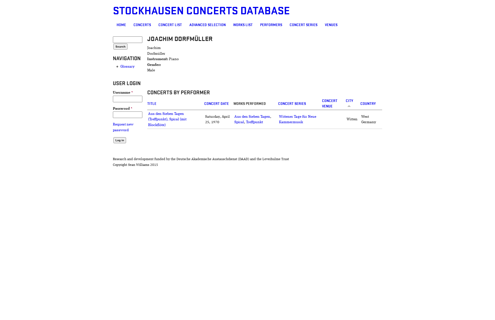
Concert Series (303, 25)
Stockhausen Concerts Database (201, 11)
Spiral (239, 122)
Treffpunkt (254, 122)
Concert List (170, 25)
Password (122, 109)
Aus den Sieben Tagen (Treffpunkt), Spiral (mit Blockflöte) (167, 119)
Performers (271, 25)
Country (368, 103)
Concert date (216, 103)
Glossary (127, 66)
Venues (331, 25)
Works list (243, 25)
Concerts (142, 25)
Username (123, 93)
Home (121, 25)
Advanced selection (207, 25)
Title (151, 103)
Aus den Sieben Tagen (252, 117)
